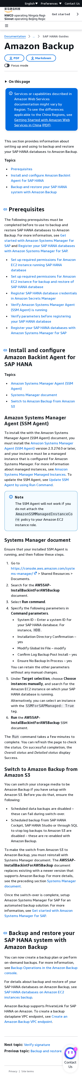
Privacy (13, 1071)
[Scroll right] (77, 14)
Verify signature (37, 1044)
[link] (56, 36)
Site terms (27, 1071)
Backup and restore (46, 1051)
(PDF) (46, 125)
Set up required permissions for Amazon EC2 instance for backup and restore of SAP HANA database (43, 281)
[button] (17, 81)
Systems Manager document (34, 395)
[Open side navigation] (6, 25)
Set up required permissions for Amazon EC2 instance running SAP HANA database (43, 264)
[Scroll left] (48, 14)
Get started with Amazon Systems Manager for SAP (39, 240)
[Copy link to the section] (5, 209)
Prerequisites (21, 169)
